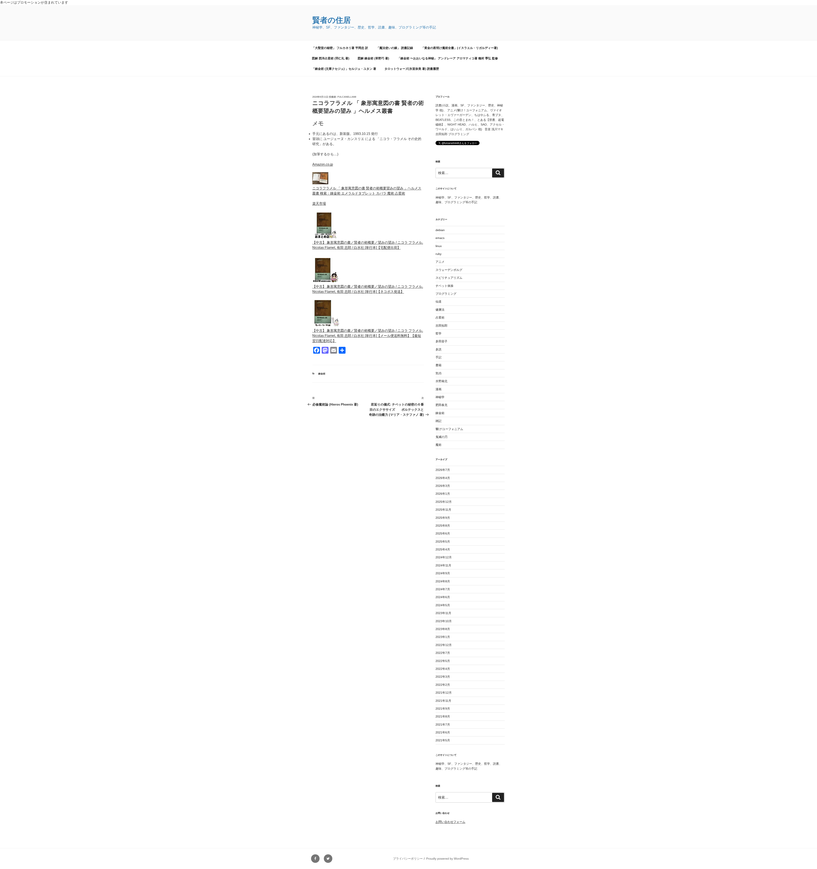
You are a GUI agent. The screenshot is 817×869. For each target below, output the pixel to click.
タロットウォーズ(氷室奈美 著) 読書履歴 (411, 68)
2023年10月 (444, 621)
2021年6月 (443, 732)
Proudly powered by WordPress (447, 858)
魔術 (438, 444)
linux (439, 246)
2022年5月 (443, 661)
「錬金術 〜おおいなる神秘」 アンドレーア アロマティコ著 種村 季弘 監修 (447, 58)
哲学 (438, 333)
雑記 (438, 421)
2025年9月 (443, 517)
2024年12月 (444, 557)
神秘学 (440, 397)
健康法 (440, 309)
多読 (438, 349)
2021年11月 (443, 700)
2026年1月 (443, 493)
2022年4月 (443, 668)
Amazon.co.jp (322, 164)
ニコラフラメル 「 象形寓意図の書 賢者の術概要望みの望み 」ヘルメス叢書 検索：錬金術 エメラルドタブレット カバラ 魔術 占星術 (366, 190)
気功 (438, 373)
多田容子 (441, 341)
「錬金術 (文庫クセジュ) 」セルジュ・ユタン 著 (344, 68)
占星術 (440, 317)
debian (440, 230)
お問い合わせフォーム (450, 821)
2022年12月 (444, 645)
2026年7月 (443, 470)
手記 (438, 357)
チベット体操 (444, 285)
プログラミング (446, 293)
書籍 (438, 365)
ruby (438, 254)
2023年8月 (443, 629)
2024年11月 (443, 565)
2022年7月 (443, 653)
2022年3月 (443, 676)
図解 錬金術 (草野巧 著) (373, 58)
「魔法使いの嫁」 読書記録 (394, 48)
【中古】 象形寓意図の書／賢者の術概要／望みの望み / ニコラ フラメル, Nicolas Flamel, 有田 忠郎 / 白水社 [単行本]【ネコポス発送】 (367, 289)
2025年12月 (444, 501)
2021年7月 (443, 724)
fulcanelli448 (346, 97)
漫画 (438, 389)
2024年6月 (443, 597)
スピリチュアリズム (449, 277)
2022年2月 (443, 684)
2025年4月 (443, 549)
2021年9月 (443, 708)
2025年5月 (443, 541)
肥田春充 (441, 405)
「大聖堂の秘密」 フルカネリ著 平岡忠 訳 (340, 48)
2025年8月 (443, 525)
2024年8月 (443, 581)
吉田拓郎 (441, 325)
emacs (440, 238)
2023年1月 (443, 637)
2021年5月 (443, 740)
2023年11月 (443, 613)
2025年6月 (443, 533)
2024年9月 (443, 573)
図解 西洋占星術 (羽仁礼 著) (330, 58)
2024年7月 (443, 589)
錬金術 (321, 373)
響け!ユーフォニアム (449, 429)
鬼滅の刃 (441, 437)
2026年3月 (443, 485)
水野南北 (441, 381)
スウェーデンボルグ (449, 270)
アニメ (440, 261)
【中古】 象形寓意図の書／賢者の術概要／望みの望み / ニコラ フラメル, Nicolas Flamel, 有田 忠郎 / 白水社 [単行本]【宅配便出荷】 (367, 245)
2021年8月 (443, 716)
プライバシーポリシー (408, 858)
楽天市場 (319, 203)
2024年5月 (443, 605)
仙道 (438, 301)
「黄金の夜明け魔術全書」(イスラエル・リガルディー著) (459, 48)
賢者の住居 (331, 20)
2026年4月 (443, 478)
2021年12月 (444, 692)
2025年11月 (443, 509)
